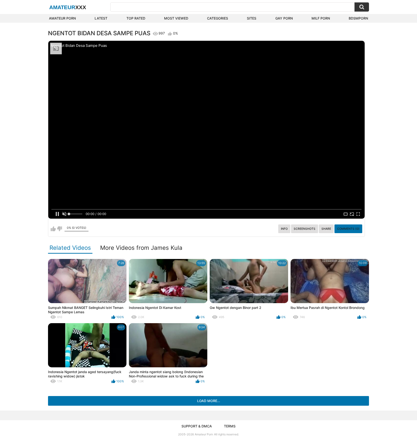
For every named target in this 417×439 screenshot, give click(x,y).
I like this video (53, 228)
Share (326, 228)
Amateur (67, 7)
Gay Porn (284, 18)
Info (284, 228)
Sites (251, 18)
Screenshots (304, 228)
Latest (101, 18)
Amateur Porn (62, 18)
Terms (230, 426)
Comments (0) (348, 228)
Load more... (208, 401)
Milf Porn (321, 18)
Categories (217, 18)
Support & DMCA (196, 426)
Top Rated (135, 18)
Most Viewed (176, 18)
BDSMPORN (358, 18)
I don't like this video (59, 228)
